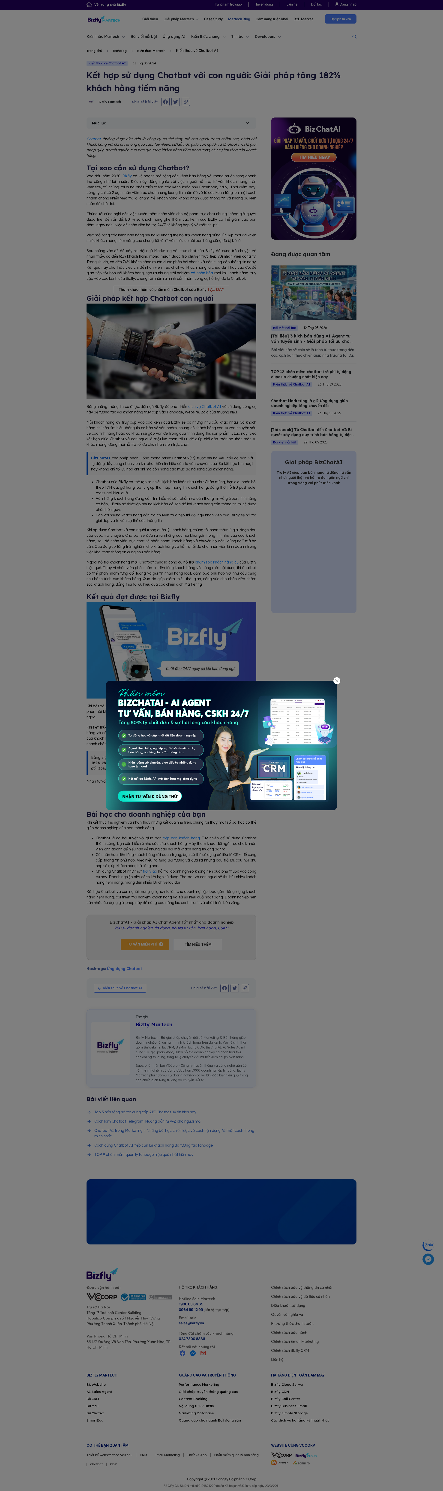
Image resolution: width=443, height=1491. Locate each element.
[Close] (337, 680)
